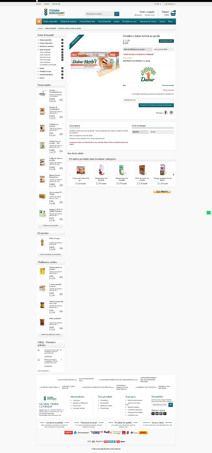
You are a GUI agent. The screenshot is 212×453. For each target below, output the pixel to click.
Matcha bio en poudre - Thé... (54, 142)
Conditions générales (135, 410)
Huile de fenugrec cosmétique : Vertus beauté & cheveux (51, 361)
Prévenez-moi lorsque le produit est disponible (156, 105)
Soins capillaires (45, 52)
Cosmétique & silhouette (48, 65)
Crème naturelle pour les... (55, 285)
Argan (116, 21)
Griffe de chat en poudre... (55, 159)
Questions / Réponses (80, 403)
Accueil (40, 28)
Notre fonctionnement (135, 400)
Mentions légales (133, 407)
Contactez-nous (133, 415)
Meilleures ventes (106, 405)
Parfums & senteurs (68, 21)
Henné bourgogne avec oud (56, 302)
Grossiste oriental (79, 408)
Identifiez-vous (149, 15)
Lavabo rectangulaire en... (56, 91)
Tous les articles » (44, 371)
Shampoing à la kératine (101, 179)
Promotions (104, 400)
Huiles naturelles (50, 21)
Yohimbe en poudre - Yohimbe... (53, 126)
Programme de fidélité (135, 412)
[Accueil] (39, 21)
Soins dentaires (45, 62)
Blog (170, 21)
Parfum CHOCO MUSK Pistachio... (56, 210)
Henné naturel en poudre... (55, 268)
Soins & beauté (104, 21)
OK (117, 14)
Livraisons (76, 400)
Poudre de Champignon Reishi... (54, 109)
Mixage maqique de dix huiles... (163, 179)
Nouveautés (104, 403)
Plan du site (77, 405)
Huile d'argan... (55, 238)
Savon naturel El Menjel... (55, 193)
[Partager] (165, 112)
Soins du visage (45, 60)
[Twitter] (157, 413)
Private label (104, 408)
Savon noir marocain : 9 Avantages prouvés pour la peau (52, 351)
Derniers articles (47, 344)
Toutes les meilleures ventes (50, 334)
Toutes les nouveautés (50, 225)
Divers (162, 21)
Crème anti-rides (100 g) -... (80, 179)
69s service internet (113, 449)
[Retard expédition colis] (44, 1)
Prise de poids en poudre (142, 179)
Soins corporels (45, 55)
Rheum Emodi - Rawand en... (55, 176)
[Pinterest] (171, 112)
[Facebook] (153, 413)
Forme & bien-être (87, 21)
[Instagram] (160, 413)
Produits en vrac (129, 21)
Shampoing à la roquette (122, 179)
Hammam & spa (45, 57)
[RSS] (41, 342)
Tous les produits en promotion (50, 254)
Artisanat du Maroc (148, 21)
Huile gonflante (55, 318)
